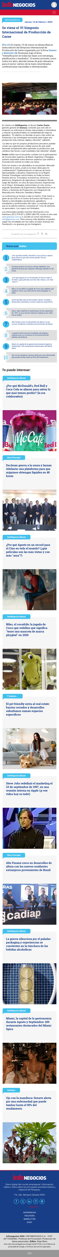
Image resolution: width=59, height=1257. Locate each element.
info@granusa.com (10, 219)
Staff (29, 1222)
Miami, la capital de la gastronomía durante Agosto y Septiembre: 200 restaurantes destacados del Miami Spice (32, 346)
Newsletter (30, 1219)
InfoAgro (11, 1090)
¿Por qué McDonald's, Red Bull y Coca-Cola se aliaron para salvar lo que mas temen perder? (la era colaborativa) (32, 258)
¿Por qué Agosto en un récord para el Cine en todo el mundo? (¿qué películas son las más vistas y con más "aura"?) (32, 280)
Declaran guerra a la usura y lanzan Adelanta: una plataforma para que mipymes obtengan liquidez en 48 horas (33, 269)
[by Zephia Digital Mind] (29, 1253)
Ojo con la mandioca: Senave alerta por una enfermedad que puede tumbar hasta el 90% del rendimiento (33, 356)
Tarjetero (29, 1216)
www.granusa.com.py (12, 217)
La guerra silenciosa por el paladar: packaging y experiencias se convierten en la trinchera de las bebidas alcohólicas (30, 335)
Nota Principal (13, 457)
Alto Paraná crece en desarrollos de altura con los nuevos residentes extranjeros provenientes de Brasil (32, 323)
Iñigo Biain (42, 1241)
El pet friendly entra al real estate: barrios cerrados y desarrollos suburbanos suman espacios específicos (32, 301)
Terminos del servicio (34, 1247)
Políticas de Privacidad (30, 1238)
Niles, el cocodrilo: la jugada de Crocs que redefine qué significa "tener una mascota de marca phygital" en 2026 (33, 291)
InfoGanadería (12, 19)
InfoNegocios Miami (16, 378)
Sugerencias (29, 1212)
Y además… (12, 696)
